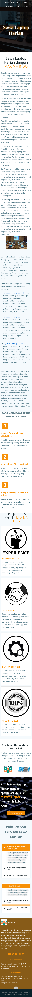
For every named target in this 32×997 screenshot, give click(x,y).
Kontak (25, 6)
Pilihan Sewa (14, 2)
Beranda (6, 2)
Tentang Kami (8, 6)
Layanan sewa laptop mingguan (16, 317)
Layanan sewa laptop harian (15, 293)
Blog (18, 6)
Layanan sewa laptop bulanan (15, 343)
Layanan (24, 2)
